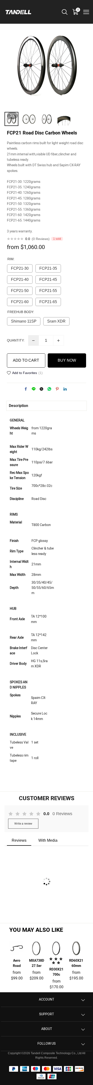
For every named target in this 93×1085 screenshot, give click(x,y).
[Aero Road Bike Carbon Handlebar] (16, 948)
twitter (41, 389)
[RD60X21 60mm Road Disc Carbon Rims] (76, 948)
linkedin (65, 389)
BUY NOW (67, 360)
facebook (25, 389)
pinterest (57, 389)
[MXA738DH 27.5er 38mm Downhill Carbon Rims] (36, 948)
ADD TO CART (26, 360)
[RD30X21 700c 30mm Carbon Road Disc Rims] (56, 948)
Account (46, 999)
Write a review (23, 824)
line (33, 389)
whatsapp (49, 389)
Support (46, 1014)
